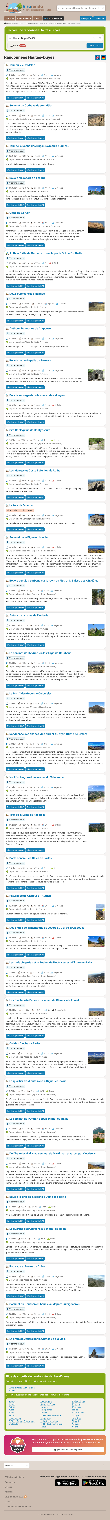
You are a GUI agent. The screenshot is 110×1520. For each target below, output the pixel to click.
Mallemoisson (78, 1401)
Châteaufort (14, 1424)
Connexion (99, 18)
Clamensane (46, 1401)
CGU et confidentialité (14, 1477)
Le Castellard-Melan (49, 1421)
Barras (12, 1415)
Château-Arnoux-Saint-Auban (22, 1421)
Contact (8, 1501)
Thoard (75, 1421)
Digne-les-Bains (48, 1404)
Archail (12, 1404)
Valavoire (76, 1424)
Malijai (44, 1426)
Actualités (9, 1491)
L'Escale (44, 1412)
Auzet (11, 1409)
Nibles (75, 1409)
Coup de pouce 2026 (14, 1496)
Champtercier (15, 1418)
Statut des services (46, 1514)
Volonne (76, 1426)
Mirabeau (76, 1407)
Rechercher (94, 45)
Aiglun (12, 1401)
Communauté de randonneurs (18, 1506)
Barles (11, 1412)
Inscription (86, 18)
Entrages (45, 1407)
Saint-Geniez (78, 1412)
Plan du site (10, 1482)
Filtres (19, 45)
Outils (9, 18)
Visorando (8, 23)
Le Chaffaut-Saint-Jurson (52, 1424)
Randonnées (23, 18)
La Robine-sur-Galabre (51, 1415)
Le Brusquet (46, 1418)
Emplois (8, 1487)
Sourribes (76, 1418)
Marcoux (76, 1404)
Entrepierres (46, 1409)
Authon (12, 1407)
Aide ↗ (37, 18)
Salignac (76, 1415)
